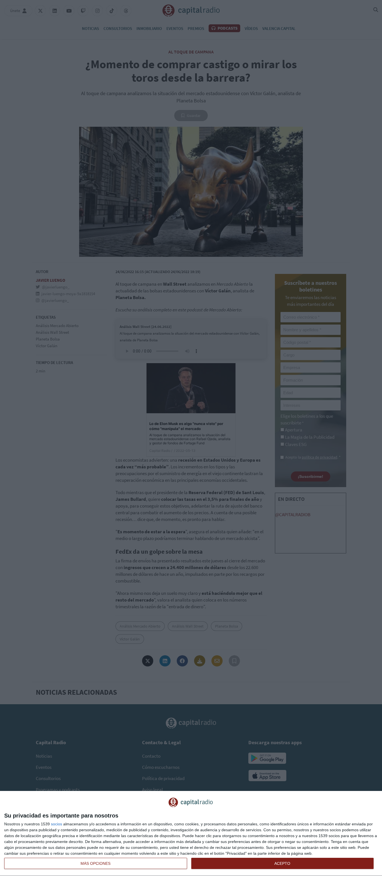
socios (56, 824)
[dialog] (191, 833)
